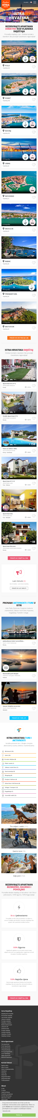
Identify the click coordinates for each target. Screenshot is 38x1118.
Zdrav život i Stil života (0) (12, 783)
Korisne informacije (6, 1096)
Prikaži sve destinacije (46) (19, 338)
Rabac (8, 261)
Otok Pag (3, 1073)
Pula (7, 65)
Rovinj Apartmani (5, 1048)
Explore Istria (4, 1065)
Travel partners (5, 1080)
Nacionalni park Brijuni (10, 673)
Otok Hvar (4, 1075)
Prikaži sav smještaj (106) (19, 558)
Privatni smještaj (5, 1030)
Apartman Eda (8, 514)
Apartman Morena (9, 546)
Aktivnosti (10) (9, 751)
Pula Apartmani (5, 1044)
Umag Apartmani (5, 1050)
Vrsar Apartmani (5, 1053)
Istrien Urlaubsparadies (7, 1069)
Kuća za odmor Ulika (10, 448)
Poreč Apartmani (5, 1046)
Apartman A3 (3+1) (9, 383)
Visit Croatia (4, 1099)
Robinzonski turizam (6, 1025)
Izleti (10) (7, 755)
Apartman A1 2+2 (9, 481)
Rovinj (8, 131)
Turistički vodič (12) (10, 795)
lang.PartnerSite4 (5, 1076)
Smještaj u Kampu (6, 1036)
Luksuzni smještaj (5, 1019)
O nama (3, 1090)
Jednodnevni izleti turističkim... (13, 641)
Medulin (9, 229)
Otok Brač (4, 1071)
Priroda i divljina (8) (10, 759)
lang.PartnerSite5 (5, 1078)
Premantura (11, 294)
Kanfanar (9, 452)
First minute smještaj (6, 1015)
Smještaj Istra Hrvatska (7, 1013)
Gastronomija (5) (10, 771)
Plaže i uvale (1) (9, 763)
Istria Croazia (4, 1067)
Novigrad (9, 196)
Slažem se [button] (19, 1115)
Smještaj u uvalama (6, 1023)
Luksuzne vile (4, 1026)
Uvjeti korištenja (5, 1092)
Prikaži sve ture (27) (19, 718)
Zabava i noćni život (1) (11, 767)
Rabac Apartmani (5, 1055)
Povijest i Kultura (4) (11, 779)
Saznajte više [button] (6, 1111)
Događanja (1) (9, 791)
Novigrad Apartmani (6, 1051)
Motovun (9, 326)
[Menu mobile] (34, 2)
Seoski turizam (5, 1028)
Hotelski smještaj (5, 1032)
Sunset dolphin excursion (11, 706)
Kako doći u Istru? (6, 1098)
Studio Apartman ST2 (10, 416)
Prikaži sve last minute (19, 588)
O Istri (3, 1088)
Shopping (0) (8, 775)
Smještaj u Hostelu (6, 1034)
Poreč (8, 98)
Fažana (8, 485)
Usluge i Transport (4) (11, 787)
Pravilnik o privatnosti (7, 1094)
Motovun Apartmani (6, 1057)
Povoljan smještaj (6, 1021)
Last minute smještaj (6, 1017)
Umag (7, 163)
